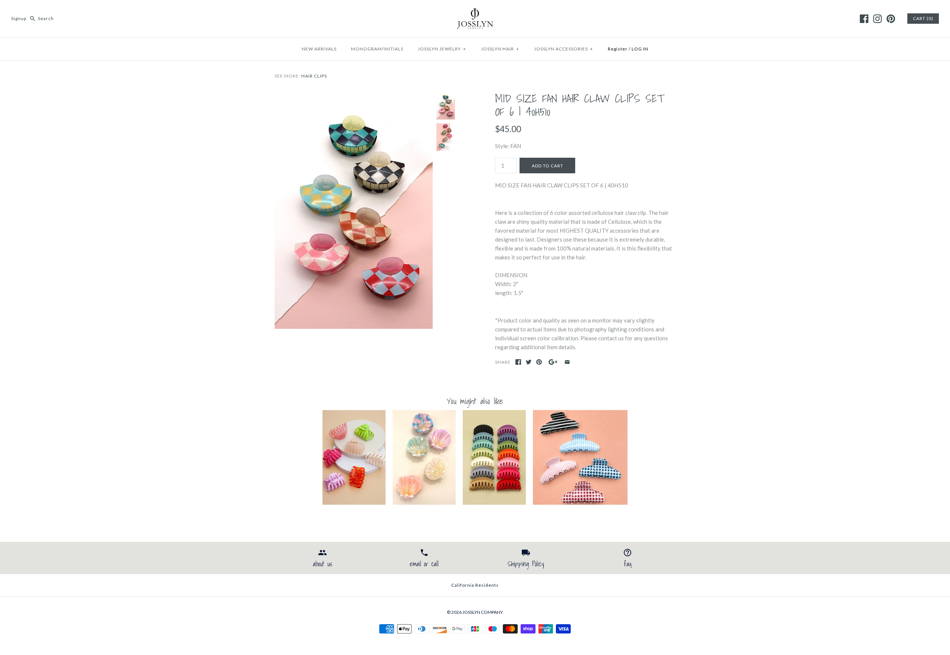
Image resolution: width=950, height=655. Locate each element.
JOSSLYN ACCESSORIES (563, 49)
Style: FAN (508, 146)
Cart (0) (923, 18)
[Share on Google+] (553, 362)
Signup (18, 18)
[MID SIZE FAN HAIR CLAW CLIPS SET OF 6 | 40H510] (354, 96)
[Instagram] (877, 18)
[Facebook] (864, 18)
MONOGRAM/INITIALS (377, 49)
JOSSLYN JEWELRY (442, 49)
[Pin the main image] (539, 362)
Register (618, 49)
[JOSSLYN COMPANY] (475, 12)
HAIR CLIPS (314, 76)
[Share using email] (567, 362)
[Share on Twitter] (528, 362)
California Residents (475, 585)
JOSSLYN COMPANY (482, 612)
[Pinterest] (891, 18)
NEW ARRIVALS (319, 49)
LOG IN (640, 49)
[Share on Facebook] (518, 362)
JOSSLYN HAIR (500, 49)
